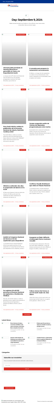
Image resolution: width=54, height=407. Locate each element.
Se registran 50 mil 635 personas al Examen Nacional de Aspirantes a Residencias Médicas (13, 293)
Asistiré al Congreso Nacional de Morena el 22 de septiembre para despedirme (13, 238)
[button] (24, 8)
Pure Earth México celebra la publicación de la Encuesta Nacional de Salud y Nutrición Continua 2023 (13, 129)
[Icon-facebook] (45, 2)
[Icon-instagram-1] (49, 2)
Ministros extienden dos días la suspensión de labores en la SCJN (13, 187)
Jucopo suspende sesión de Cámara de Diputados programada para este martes (39, 125)
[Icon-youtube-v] (52, 2)
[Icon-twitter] (47, 2)
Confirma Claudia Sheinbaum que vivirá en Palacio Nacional (39, 184)
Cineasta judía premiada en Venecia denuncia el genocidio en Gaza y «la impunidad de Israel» (12, 70)
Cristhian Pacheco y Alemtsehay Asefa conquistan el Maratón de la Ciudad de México (44, 339)
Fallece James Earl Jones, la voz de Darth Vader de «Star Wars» (39, 292)
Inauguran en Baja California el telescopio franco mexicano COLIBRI (39, 239)
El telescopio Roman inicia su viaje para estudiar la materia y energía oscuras (44, 324)
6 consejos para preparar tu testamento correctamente (39, 69)
